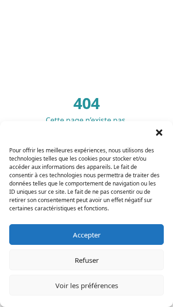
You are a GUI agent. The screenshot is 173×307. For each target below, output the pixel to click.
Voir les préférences (86, 285)
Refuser (87, 260)
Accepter (87, 234)
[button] (159, 132)
